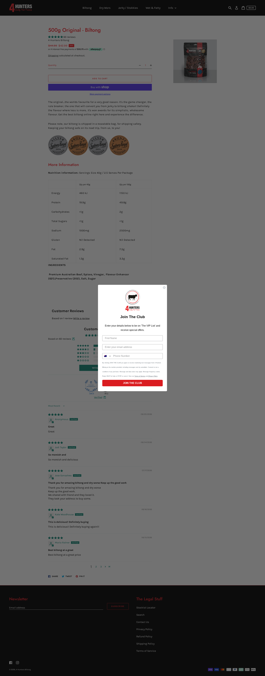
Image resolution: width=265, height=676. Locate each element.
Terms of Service (139, 376)
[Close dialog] (164, 287)
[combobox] (107, 356)
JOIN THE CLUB (132, 383)
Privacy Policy (153, 376)
